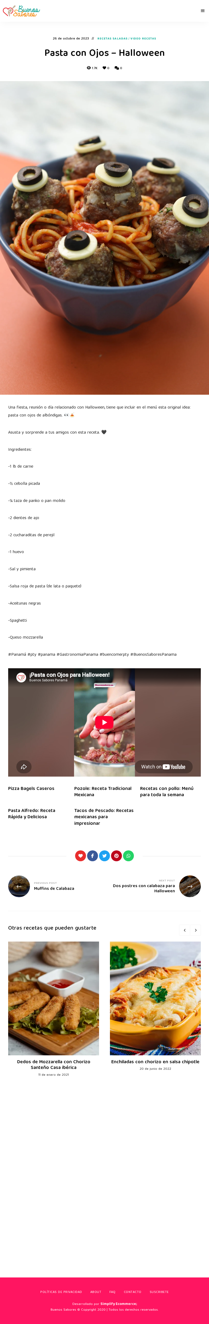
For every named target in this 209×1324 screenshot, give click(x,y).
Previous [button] (184, 930)
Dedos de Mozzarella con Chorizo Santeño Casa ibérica (53, 1065)
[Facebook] (92, 855)
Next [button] (195, 930)
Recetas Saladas (112, 38)
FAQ (112, 1292)
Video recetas (143, 38)
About (96, 1292)
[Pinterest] (116, 855)
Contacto (133, 1292)
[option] (53, 1010)
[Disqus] (104, 1169)
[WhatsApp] (128, 855)
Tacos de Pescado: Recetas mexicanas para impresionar (104, 817)
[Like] (80, 855)
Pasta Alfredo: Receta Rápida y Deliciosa (31, 814)
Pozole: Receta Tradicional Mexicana (102, 792)
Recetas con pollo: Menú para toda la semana (166, 792)
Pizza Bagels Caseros (31, 789)
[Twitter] (104, 855)
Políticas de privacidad (61, 1292)
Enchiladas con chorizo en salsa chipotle (155, 1062)
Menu (202, 10)
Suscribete (159, 1292)
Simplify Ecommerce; (118, 1304)
